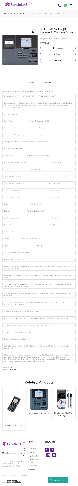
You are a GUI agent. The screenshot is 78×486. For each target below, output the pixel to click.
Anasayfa (33, 449)
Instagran (54, 455)
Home (4, 13)
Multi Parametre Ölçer (17, 13)
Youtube (48, 455)
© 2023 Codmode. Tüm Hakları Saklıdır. (15, 475)
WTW (30, 13)
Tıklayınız (13, 370)
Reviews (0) (47, 82)
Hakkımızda (34, 466)
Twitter (52, 450)
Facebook (47, 450)
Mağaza (32, 452)
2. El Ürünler (34, 456)
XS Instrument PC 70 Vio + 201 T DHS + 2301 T (63, 414)
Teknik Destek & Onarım (34, 461)
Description (30, 82)
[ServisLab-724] (18, 5)
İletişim (32, 469)
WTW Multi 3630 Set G (14, 426)
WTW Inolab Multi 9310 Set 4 (39, 415)
